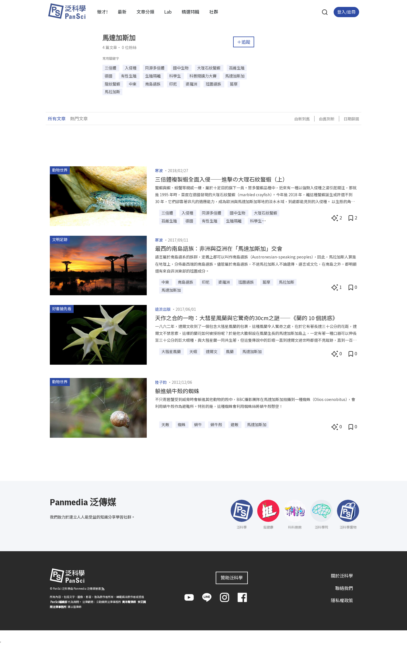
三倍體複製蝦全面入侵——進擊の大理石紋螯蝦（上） (221, 179)
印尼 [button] (173, 84)
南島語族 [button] (153, 84)
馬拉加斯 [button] (112, 91)
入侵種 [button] (131, 68)
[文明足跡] (98, 264)
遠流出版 (163, 309)
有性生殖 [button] (129, 76)
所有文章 (57, 118)
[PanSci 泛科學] (67, 11)
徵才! (102, 11)
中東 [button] (133, 84)
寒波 (159, 170)
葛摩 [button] (234, 84)
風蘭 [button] (230, 351)
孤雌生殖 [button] (236, 68)
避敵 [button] (235, 424)
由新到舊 (302, 118)
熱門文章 (79, 118)
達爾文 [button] (212, 351)
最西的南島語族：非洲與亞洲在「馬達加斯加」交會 (218, 248)
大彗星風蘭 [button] (171, 351)
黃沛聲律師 (129, 602)
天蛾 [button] (193, 351)
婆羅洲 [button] (192, 84)
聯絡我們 (344, 588)
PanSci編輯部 (58, 602)
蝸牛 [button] (198, 424)
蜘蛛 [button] (182, 424)
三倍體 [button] (111, 68)
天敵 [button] (165, 424)
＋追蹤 (243, 41)
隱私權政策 (342, 600)
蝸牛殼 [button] (216, 424)
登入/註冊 (346, 12)
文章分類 (145, 11)
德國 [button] (109, 76)
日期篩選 (351, 118)
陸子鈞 (161, 382)
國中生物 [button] (181, 68)
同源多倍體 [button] (155, 68)
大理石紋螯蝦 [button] (209, 68)
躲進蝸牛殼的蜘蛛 (177, 391)
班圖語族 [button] (214, 84)
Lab (168, 11)
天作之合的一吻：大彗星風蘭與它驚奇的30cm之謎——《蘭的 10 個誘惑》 (246, 318)
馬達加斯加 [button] (234, 76)
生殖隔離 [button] (153, 76)
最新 (122, 11)
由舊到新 (326, 118)
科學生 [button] (175, 76)
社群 (213, 11)
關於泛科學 (342, 575)
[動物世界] (98, 195)
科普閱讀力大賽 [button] (203, 76)
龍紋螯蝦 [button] (113, 84)
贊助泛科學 (232, 577)
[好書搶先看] (98, 334)
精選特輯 (190, 11)
